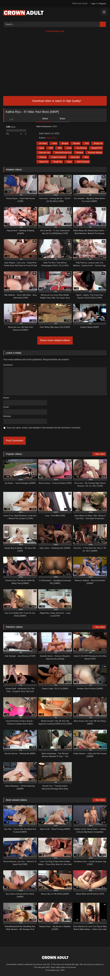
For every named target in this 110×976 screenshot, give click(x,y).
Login (93, 3)
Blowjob (65, 143)
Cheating (42, 157)
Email (6, 407)
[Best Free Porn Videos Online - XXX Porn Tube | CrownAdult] (55, 13)
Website (7, 416)
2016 (51, 148)
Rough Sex (98, 143)
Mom (87, 157)
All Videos (43, 143)
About (45, 118)
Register (102, 3)
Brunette (76, 143)
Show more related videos (55, 340)
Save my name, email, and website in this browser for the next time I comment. (44, 428)
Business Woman (95, 153)
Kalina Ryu (51, 138)
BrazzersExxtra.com (63, 153)
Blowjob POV (97, 148)
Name (6, 398)
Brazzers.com (44, 153)
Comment (7, 365)
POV (87, 143)
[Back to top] (102, 968)
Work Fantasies (83, 162)
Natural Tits (43, 162)
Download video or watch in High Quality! (56, 100)
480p (60, 148)
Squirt (41, 148)
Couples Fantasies (58, 157)
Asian (54, 143)
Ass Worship (82, 148)
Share (62, 118)
